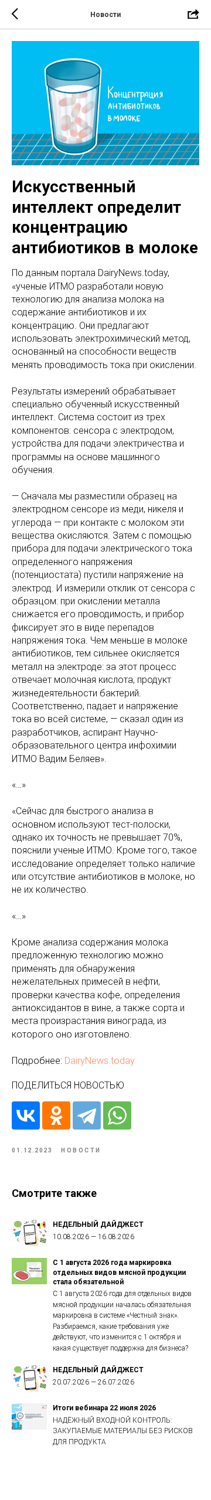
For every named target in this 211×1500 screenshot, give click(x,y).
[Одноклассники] (56, 1115)
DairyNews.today (99, 1060)
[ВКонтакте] (26, 1115)
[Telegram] (87, 1115)
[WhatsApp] (117, 1115)
